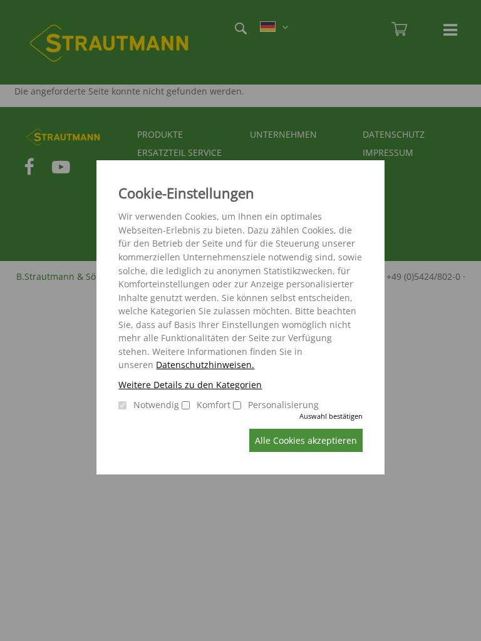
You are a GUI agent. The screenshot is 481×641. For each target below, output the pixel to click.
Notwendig (156, 405)
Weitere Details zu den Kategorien (190, 385)
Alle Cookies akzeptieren (306, 440)
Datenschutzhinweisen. (205, 365)
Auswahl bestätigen (331, 416)
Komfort (213, 405)
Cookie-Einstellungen (186, 193)
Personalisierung (283, 405)
